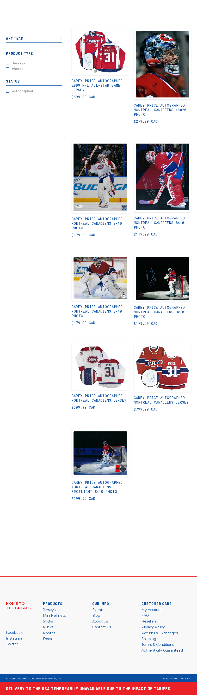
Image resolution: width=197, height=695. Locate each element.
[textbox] (34, 38)
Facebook (14, 632)
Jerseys (18, 63)
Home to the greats (18, 605)
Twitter (12, 644)
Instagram (14, 638)
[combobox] (34, 39)
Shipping (149, 639)
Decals (48, 639)
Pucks (48, 627)
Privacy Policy (153, 627)
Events (98, 610)
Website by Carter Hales (176, 678)
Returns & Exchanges (160, 633)
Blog (96, 615)
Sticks (48, 621)
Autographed (22, 91)
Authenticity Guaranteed (162, 650)
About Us (100, 621)
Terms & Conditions (158, 644)
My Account (152, 610)
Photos (17, 69)
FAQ (145, 615)
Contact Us (101, 627)
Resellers (149, 621)
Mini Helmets (54, 615)
